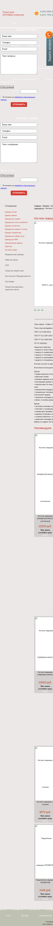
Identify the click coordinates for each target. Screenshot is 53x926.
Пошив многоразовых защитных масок (14, 288)
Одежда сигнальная (12, 226)
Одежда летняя (11, 212)
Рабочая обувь (11, 260)
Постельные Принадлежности (25, 79)
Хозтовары (9, 281)
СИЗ (7, 265)
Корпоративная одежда (13, 243)
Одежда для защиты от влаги (16, 229)
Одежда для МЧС (11, 239)
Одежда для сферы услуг (15, 236)
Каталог (46, 206)
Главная (37, 206)
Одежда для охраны (12, 219)
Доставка (25, 916)
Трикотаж (8, 246)
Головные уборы (11, 250)
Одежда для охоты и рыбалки (16, 222)
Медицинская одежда (41, 68)
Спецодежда (11, 206)
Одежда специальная (13, 233)
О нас (8, 916)
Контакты (15, 90)
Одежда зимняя (11, 215)
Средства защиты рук (14, 271)
